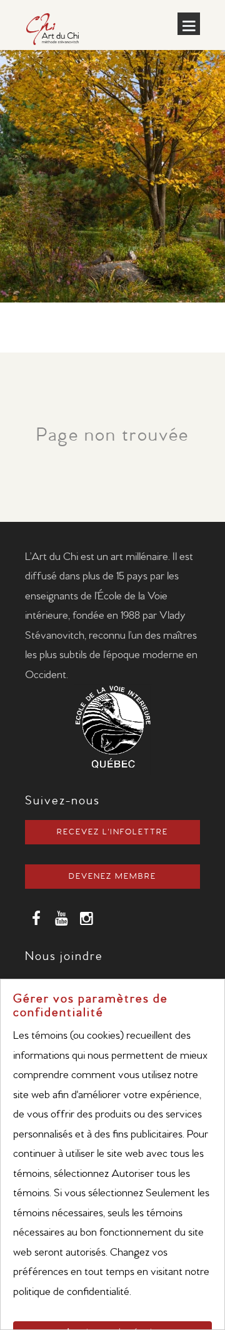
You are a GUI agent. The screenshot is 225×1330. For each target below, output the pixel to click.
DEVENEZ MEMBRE (112, 876)
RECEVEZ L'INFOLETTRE (112, 832)
